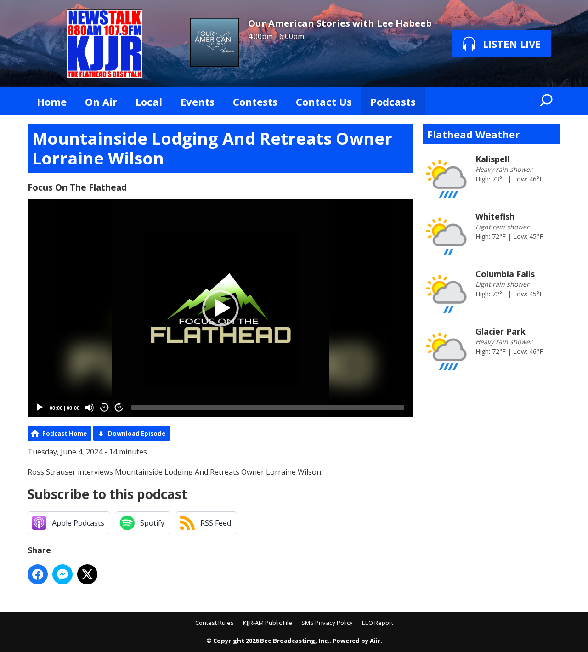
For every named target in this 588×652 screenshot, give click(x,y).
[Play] (39, 407)
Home (52, 101)
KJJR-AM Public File (267, 622)
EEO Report (377, 622)
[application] (220, 308)
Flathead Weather (473, 134)
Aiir (375, 640)
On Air (101, 101)
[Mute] (89, 407)
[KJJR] (104, 43)
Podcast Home (64, 433)
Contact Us (324, 101)
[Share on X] (87, 574)
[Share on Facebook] (38, 574)
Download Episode (136, 433)
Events (198, 101)
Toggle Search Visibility (546, 101)
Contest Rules (214, 622)
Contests (255, 101)
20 (104, 407)
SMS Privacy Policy (327, 622)
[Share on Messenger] (62, 574)
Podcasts (393, 101)
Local (149, 101)
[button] (220, 308)
